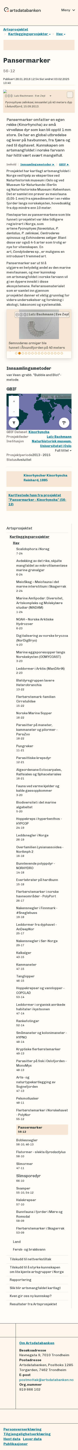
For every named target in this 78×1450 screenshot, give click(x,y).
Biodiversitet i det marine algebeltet (36, 807)
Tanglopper (25, 978)
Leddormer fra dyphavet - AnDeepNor (36, 929)
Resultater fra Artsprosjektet (33, 1304)
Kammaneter (26, 966)
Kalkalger (23, 955)
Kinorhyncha (39, 432)
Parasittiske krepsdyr (33, 760)
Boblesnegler (27, 1142)
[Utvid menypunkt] (66, 537)
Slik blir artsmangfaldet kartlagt (35, 1288)
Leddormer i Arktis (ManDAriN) (40, 670)
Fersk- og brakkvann (29, 1249)
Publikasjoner (15, 1444)
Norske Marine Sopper (34, 715)
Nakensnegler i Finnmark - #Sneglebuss (36, 912)
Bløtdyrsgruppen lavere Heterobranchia (35, 685)
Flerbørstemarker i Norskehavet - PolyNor (42, 1114)
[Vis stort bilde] (70, 94)
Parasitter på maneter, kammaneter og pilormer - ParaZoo (37, 731)
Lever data (32, 1439)
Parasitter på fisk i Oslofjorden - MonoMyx (41, 1065)
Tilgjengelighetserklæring (27, 1434)
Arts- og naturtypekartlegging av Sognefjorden (35, 1083)
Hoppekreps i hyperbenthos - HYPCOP (39, 823)
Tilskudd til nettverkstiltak (30, 1259)
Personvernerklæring (22, 1429)
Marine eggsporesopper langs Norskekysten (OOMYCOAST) (40, 656)
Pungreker (24, 748)
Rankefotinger (27, 1023)
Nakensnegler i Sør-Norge (37, 943)
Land (17, 1242)
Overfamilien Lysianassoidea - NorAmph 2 (39, 851)
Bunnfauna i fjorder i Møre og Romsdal (39, 1216)
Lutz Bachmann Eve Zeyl (29, 95)
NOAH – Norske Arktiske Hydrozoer (35, 623)
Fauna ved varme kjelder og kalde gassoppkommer (37, 790)
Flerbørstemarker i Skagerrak (40, 1230)
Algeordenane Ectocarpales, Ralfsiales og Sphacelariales (39, 774)
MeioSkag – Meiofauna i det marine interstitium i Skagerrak (41, 586)
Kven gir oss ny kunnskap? (31, 1296)
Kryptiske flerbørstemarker (38, 1051)
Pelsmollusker (27, 1100)
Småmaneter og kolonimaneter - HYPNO (41, 1037)
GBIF (63, 164)
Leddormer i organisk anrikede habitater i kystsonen (40, 1009)
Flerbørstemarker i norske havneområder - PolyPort (37, 896)
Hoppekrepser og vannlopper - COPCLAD (40, 992)
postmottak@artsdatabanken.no (46, 1380)
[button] (10, 334)
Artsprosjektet (15, 29)
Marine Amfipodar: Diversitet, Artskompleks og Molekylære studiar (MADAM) (39, 604)
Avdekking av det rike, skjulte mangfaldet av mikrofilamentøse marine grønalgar (41, 567)
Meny (68, 10)
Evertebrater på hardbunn (37, 882)
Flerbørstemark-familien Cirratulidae (35, 701)
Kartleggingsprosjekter (28, 34)
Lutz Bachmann (59, 437)
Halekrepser (26, 1202)
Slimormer (24, 1166)
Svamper (25, 1190)
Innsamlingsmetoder (36, 164)
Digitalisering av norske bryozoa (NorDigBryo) (42, 640)
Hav (59, 34)
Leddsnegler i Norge (32, 837)
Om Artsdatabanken (36, 1343)
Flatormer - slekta (41, 1154)
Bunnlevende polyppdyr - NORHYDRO (35, 868)
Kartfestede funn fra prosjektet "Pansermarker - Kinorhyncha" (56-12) (37, 499)
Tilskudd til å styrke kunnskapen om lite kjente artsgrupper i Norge (37, 1269)
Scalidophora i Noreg (32, 551)
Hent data (11, 1439)
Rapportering (20, 1280)
